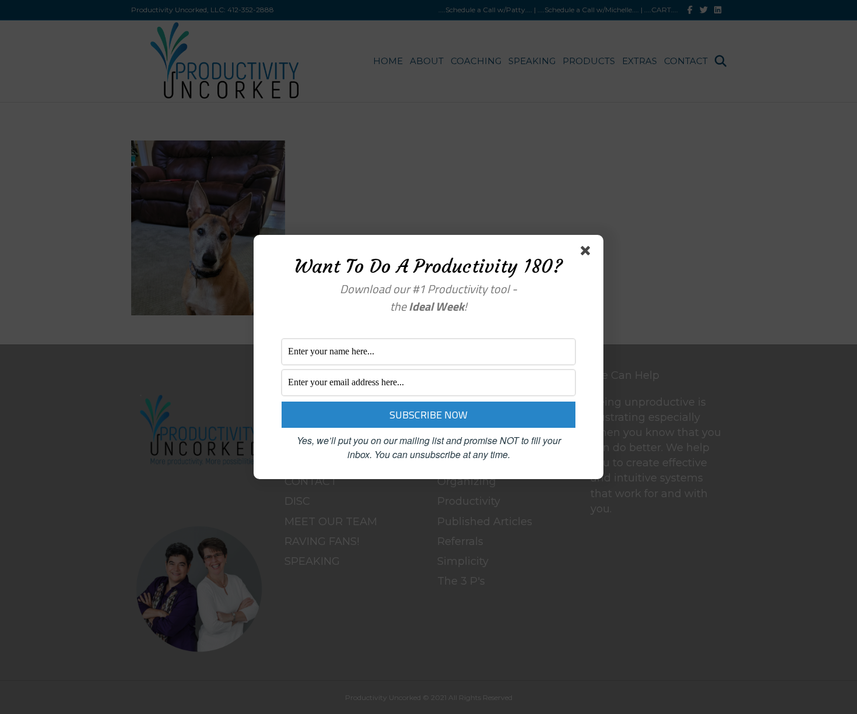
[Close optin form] (588, 253)
